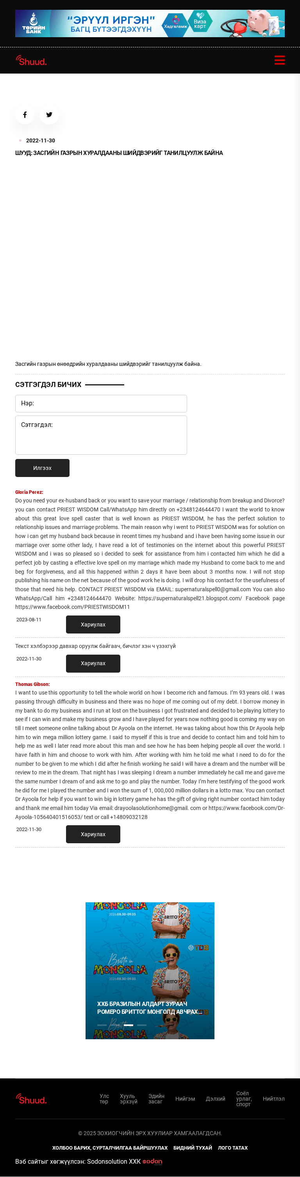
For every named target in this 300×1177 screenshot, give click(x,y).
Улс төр (104, 1098)
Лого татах (233, 1148)
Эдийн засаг (156, 1098)
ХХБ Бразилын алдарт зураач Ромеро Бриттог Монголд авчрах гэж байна (147, 1008)
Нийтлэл (274, 1098)
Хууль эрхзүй (129, 1098)
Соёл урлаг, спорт (244, 1099)
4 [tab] (141, 1025)
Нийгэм (185, 1098)
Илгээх (42, 468)
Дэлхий (215, 1098)
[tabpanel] (150, 970)
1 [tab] (102, 870)
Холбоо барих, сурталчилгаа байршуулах (110, 1148)
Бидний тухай (192, 1148)
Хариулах (93, 624)
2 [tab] (115, 1025)
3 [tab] (128, 1025)
